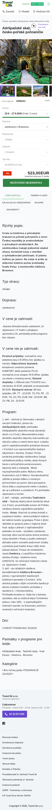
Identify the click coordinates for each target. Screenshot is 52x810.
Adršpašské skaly (26, 21)
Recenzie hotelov (10, 732)
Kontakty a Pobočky (11, 764)
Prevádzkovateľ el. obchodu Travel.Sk (19, 770)
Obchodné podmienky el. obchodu (18, 775)
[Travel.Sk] (9, 4)
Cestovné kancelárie (11, 748)
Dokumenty (13, 205)
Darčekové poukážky (11, 743)
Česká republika (9, 21)
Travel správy (8, 754)
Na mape (39, 198)
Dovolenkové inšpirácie (12, 738)
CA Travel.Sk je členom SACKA (16, 791)
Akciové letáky (8, 759)
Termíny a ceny (39, 191)
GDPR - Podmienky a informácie (17, 785)
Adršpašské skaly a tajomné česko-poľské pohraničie (25, 30)
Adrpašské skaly (41, 21)
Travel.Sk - (32, 4)
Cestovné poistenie (11, 780)
